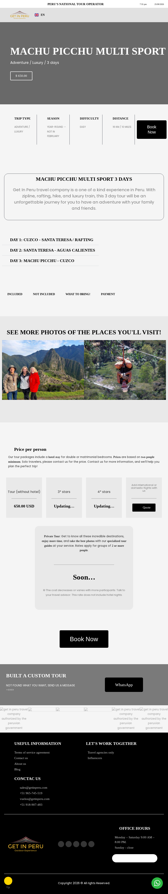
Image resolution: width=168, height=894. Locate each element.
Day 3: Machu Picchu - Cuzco (42, 260)
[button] (50, 240)
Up (8, 887)
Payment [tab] (108, 294)
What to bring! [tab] (78, 294)
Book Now (151, 129)
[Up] (8, 881)
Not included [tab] (44, 294)
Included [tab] (14, 294)
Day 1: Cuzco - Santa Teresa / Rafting (51, 239)
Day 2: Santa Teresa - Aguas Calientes (52, 250)
